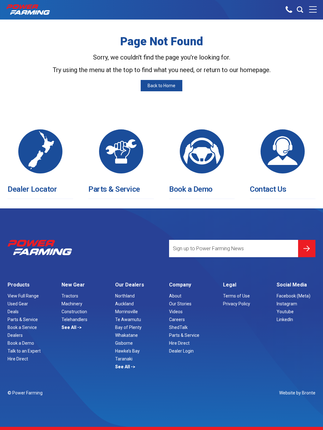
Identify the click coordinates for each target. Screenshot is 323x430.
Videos (176, 311)
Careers (177, 319)
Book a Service (22, 327)
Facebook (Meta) (293, 295)
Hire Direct (18, 358)
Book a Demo (191, 189)
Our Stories (180, 303)
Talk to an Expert (24, 351)
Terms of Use (236, 295)
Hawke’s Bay (127, 351)
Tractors (70, 295)
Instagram (287, 303)
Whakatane (126, 335)
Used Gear (18, 303)
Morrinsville (126, 311)
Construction (74, 311)
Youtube (285, 311)
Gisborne (124, 343)
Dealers (15, 335)
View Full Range (23, 295)
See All (69, 327)
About (175, 295)
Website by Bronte (297, 392)
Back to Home (161, 85)
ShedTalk (178, 327)
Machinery (72, 303)
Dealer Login (181, 351)
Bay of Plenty (128, 327)
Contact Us (268, 189)
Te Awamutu (128, 319)
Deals (13, 311)
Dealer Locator (32, 189)
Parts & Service (114, 189)
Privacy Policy (236, 303)
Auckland (124, 303)
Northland (125, 295)
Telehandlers (74, 319)
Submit (306, 248)
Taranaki (123, 358)
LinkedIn (285, 319)
